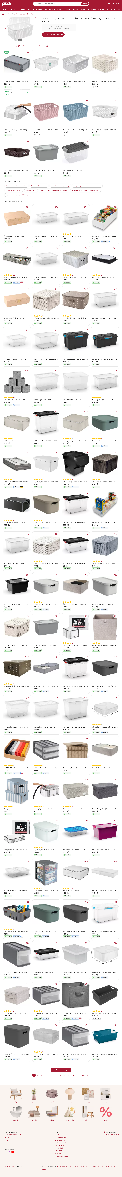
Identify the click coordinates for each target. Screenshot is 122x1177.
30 (87, 861)
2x (101, 397)
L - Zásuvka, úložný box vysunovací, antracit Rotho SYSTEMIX (54, 1013)
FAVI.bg (107, 1166)
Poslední (83, 1075)
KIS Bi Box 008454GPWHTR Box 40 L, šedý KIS (49, 645)
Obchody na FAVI (60, 1137)
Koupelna (16, 1120)
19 (28, 779)
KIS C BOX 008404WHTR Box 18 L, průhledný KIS (50, 277)
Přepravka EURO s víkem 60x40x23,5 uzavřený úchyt (22, 81)
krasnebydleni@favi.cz (13, 1134)
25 (87, 370)
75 (28, 493)
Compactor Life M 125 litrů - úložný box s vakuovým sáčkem (83, 645)
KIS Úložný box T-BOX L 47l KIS (14, 563)
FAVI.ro (70, 1166)
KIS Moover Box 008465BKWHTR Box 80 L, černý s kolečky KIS (55, 441)
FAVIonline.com (9, 1166)
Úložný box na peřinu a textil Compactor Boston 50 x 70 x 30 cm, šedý (57, 1054)
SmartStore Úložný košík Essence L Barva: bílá (79, 81)
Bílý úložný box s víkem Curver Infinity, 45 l (48, 482)
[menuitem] (5, 9)
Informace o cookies (61, 1156)
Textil (52, 1102)
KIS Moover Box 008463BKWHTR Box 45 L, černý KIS (81, 563)
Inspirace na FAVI (61, 1142)
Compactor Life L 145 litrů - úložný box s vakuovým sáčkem (24, 850)
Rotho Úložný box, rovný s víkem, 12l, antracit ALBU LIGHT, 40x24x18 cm (87, 931)
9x (72, 275)
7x (72, 316)
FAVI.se (93, 1166)
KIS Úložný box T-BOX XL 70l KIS (74, 727)
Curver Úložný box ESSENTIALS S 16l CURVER (78, 972)
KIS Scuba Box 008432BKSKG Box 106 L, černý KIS (80, 359)
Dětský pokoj (70, 1120)
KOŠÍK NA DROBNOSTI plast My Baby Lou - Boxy (50, 130)
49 (57, 330)
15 (87, 289)
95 (116, 248)
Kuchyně (106, 1102)
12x (14, 275)
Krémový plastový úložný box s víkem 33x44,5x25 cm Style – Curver (57, 318)
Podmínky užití (60, 1153)
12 (28, 534)
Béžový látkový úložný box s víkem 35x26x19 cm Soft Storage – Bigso (27, 1013)
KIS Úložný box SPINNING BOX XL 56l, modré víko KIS (81, 850)
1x (72, 479)
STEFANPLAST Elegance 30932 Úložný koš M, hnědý (22, 170)
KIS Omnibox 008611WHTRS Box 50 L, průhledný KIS (51, 727)
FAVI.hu (76, 1166)
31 (116, 452)
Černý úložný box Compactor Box (15, 522)
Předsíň (87, 1120)
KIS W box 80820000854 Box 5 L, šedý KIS (77, 170)
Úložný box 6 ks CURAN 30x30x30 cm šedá (18, 400)
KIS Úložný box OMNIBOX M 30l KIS (45, 400)
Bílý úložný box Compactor (72, 890)
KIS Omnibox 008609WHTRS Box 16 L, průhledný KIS (22, 727)
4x (72, 234)
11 (28, 248)
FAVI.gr (113, 1166)
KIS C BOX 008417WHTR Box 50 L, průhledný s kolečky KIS (53, 359)
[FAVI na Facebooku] (5, 1152)
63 (87, 248)
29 (87, 779)
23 (116, 289)
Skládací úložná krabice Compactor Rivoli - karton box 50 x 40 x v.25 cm (28, 686)
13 (57, 820)
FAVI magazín (59, 1145)
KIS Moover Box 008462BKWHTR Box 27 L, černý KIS (51, 972)
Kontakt (7, 1137)
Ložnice (8, 14)
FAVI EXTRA (59, 1150)
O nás (57, 1134)
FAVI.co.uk (100, 1166)
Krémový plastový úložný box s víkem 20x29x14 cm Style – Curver (26, 645)
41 (57, 207)
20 (28, 657)
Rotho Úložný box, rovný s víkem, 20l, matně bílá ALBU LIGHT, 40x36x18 (58, 604)
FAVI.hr (82, 1166)
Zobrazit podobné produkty (53, 34)
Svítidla (69, 1102)
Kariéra (7, 1140)
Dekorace (34, 1102)
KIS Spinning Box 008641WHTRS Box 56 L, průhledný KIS (23, 890)
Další (74, 1075)
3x (101, 438)
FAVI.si (44, 1169)
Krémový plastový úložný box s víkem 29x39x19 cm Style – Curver (56, 563)
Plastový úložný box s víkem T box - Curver (107, 400)
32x (14, 397)
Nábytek (16, 1102)
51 (57, 248)
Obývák (34, 1120)
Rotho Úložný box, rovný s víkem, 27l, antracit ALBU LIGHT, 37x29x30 (27, 1054)
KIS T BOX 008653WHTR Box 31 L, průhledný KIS (79, 236)
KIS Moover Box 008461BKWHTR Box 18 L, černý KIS (80, 686)
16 (87, 698)
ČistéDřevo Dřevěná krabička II (14, 236)
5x (101, 561)
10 (68, 1075)
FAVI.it (88, 1166)
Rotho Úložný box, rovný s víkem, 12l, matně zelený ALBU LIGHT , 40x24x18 (59, 931)
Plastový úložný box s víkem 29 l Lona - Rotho (49, 81)
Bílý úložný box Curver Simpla (44, 850)
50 (28, 370)
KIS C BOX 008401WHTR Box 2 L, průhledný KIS (20, 359)
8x (101, 275)
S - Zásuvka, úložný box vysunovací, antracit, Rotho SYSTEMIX (25, 972)
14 (116, 370)
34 (87, 207)
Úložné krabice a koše (21, 14)
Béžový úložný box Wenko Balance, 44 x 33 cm (79, 809)
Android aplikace (113, 1134)
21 (28, 330)
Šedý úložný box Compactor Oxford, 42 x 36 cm (79, 604)
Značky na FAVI (60, 1140)
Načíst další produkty (60, 1070)
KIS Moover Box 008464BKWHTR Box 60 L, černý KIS (81, 522)
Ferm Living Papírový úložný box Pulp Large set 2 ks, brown (83, 768)
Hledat (85, 3)
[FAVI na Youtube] (12, 1152)
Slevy (105, 1120)
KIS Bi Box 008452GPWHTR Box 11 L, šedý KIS (49, 170)
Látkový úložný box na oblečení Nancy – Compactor (21, 441)
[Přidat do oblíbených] (28, 52)
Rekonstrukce (87, 1102)
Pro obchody (59, 1148)
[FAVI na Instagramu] (9, 1152)
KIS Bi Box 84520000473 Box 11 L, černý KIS (19, 604)
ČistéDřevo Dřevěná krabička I (14, 318)
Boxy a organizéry (37, 14)
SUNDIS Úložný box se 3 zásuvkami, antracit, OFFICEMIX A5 (54, 890)
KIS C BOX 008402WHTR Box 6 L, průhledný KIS (50, 236)
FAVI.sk (59, 1166)
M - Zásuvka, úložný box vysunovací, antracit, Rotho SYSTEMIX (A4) (85, 1054)
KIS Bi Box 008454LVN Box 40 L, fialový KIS (107, 850)
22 (116, 534)
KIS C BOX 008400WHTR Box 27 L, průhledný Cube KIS (81, 400)
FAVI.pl (64, 1166)
